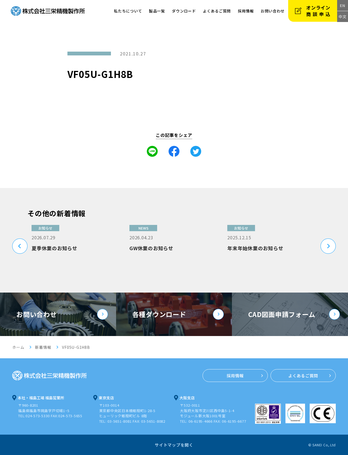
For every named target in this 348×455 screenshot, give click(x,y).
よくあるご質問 (217, 11)
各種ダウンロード (159, 314)
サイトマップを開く (174, 445)
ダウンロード (184, 11)
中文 (342, 16)
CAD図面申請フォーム (281, 314)
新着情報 (43, 347)
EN (342, 5)
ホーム (18, 347)
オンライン (319, 10)
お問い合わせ (36, 314)
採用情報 (246, 11)
